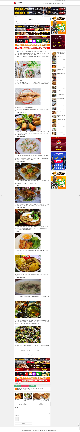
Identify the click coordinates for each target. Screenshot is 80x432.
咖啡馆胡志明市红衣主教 (60, 98)
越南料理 (17, 385)
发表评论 (46, 17)
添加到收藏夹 (63, 0)
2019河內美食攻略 (17, 399)
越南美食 (19, 51)
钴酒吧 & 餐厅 (59, 77)
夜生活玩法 (50, 3)
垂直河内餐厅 (59, 56)
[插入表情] (49, 415)
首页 (43, 3)
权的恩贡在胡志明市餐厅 (60, 94)
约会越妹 (58, 3)
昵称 (17, 415)
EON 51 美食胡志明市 (60, 132)
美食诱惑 (62, 3)
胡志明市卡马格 (59, 111)
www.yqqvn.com (33, 350)
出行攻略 (46, 3)
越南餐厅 (32, 385)
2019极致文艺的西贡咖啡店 (61, 73)
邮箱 (17, 417)
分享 (35, 354)
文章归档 (56, 0)
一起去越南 (19, 2)
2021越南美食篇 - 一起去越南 (25, 389)
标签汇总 (59, 0)
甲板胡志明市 (59, 102)
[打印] (42, 17)
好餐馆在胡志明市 (59, 123)
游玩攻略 (54, 3)
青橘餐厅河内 (59, 90)
